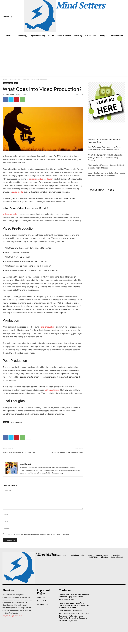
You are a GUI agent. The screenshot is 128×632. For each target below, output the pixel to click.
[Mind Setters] (16, 568)
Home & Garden (65, 610)
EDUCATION (63, 621)
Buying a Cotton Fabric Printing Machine (19, 452)
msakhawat (9, 94)
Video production (10, 214)
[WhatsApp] (22, 99)
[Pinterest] (16, 99)
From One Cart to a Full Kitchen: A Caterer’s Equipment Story (104, 140)
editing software (52, 390)
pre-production (47, 327)
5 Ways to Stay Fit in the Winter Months (66, 452)
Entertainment (15, 79)
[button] (7, 16)
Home (5, 79)
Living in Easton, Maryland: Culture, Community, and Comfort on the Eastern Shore (106, 174)
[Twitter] (11, 99)
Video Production (16, 422)
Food (61, 599)
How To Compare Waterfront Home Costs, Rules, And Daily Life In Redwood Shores (104, 148)
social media (17, 192)
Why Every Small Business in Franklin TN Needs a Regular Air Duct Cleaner (106, 166)
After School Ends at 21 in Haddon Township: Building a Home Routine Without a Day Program (105, 157)
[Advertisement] (64, 57)
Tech (15, 83)
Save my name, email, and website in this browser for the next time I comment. (37, 534)
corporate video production (41, 179)
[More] (28, 99)
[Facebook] (5, 99)
